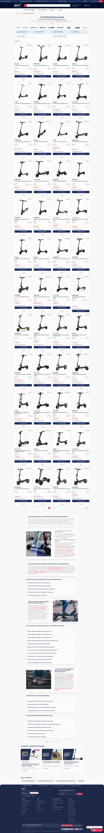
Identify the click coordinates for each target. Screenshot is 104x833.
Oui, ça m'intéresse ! (45, 421)
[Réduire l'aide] (91, 829)
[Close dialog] (69, 407)
